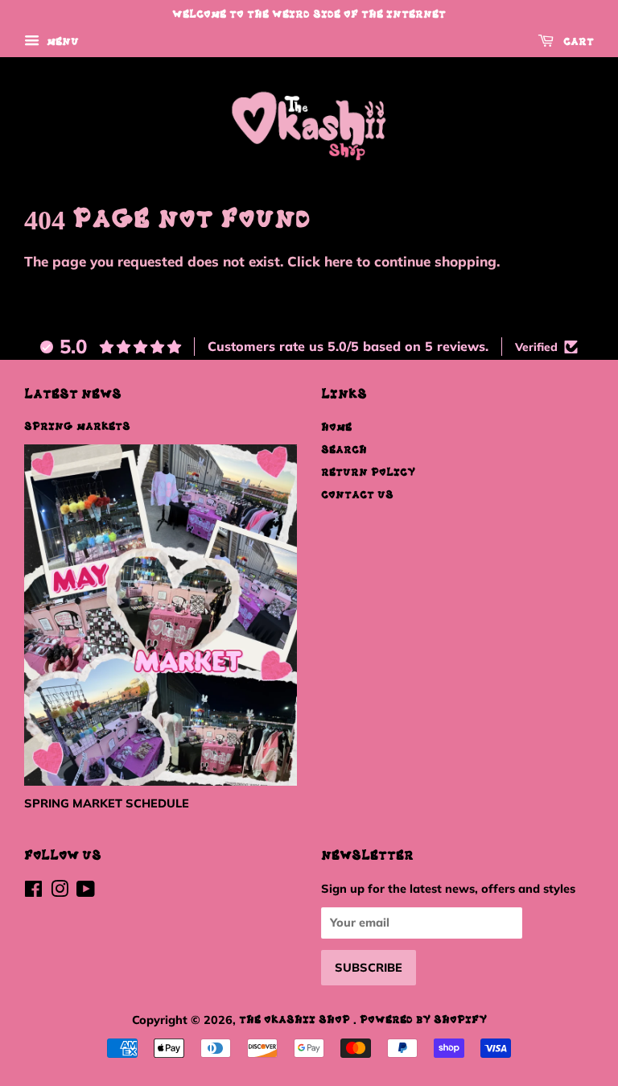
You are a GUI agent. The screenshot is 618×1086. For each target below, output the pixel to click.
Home (336, 427)
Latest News (73, 395)
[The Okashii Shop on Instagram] (59, 892)
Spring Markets (77, 426)
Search (344, 450)
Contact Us (357, 495)
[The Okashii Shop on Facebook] (33, 892)
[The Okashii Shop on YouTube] (85, 892)
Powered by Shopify (423, 1020)
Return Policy (368, 472)
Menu (61, 41)
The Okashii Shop (296, 1020)
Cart (577, 41)
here (338, 261)
